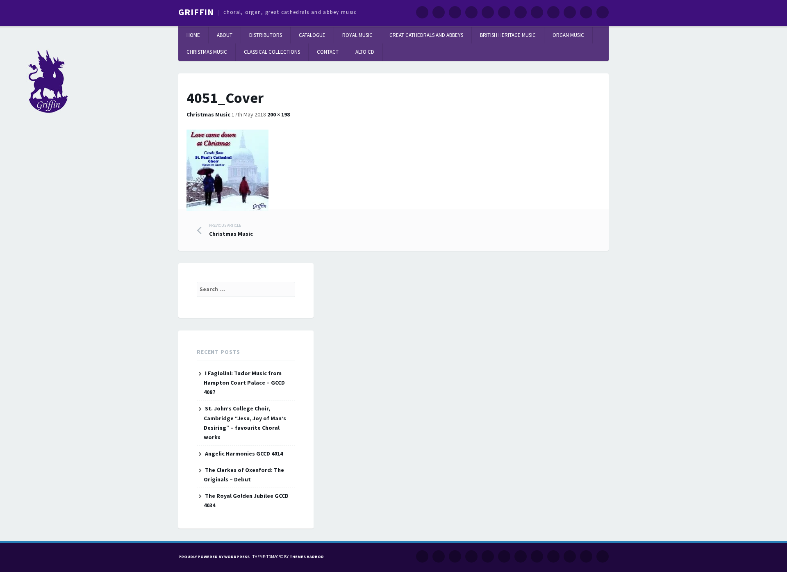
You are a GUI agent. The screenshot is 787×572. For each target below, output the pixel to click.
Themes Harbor (306, 556)
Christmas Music (207, 51)
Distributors (265, 35)
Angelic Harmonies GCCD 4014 (244, 453)
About (224, 35)
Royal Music (357, 35)
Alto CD (364, 51)
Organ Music (568, 35)
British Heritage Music (508, 35)
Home (193, 35)
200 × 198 (278, 114)
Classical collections (272, 51)
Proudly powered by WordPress (214, 556)
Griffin (196, 12)
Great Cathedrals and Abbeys (426, 35)
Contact (328, 51)
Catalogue (312, 35)
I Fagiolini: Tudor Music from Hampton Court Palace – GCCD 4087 (244, 382)
